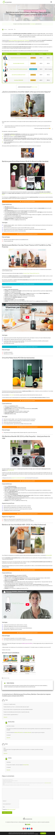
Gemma (5, 29)
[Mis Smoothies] (7, 2)
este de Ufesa (26, 764)
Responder (5, 717)
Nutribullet (13, 135)
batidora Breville (28, 732)
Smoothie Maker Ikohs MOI (18, 63)
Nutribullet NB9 (49, 555)
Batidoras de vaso (34, 9)
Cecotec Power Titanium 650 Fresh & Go (31, 273)
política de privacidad (47, 782)
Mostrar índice (34, 86)
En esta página (32, 23)
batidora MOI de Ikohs (19, 732)
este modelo (11, 395)
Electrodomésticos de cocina (26, 9)
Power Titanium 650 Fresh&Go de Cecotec (18, 69)
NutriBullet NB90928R (18, 80)
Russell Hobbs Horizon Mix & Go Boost (18, 57)
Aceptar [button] (43, 833)
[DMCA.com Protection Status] (27, 824)
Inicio (19, 9)
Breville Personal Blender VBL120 (18, 74)
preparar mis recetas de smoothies (18, 477)
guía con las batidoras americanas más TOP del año (19, 40)
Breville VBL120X (11, 470)
